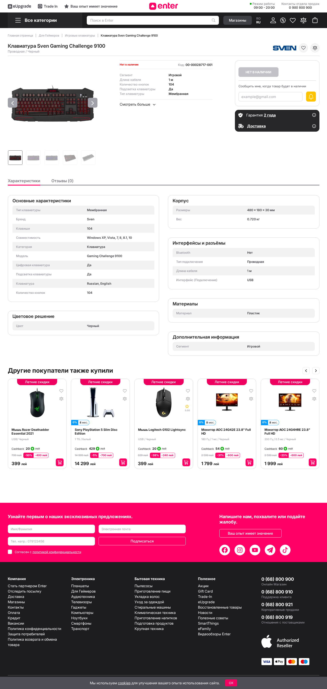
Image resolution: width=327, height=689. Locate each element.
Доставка (16, 596)
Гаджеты (78, 607)
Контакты (16, 607)
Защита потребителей (26, 634)
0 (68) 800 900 (277, 579)
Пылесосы (144, 586)
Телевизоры (81, 602)
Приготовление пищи (152, 591)
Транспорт (80, 628)
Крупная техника (149, 628)
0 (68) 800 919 (277, 617)
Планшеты (80, 586)
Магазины (16, 602)
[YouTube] (255, 550)
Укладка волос (147, 596)
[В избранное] (303, 47)
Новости (205, 612)
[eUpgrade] (19, 6)
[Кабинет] (273, 20)
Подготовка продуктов (154, 623)
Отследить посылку (24, 591)
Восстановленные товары (220, 607)
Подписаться (142, 541)
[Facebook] (224, 550)
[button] (12, 103)
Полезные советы (213, 618)
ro (258, 18)
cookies (124, 683)
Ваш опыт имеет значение (250, 533)
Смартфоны (81, 623)
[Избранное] (292, 20)
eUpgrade (206, 602)
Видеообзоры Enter (214, 634)
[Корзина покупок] (315, 20)
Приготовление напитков (156, 618)
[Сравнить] (303, 20)
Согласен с (48, 552)
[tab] (24, 182)
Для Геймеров (49, 35)
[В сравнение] (315, 47)
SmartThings (208, 623)
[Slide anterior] (306, 370)
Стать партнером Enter (27, 586)
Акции (203, 586)
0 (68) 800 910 (277, 592)
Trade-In (205, 596)
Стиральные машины (153, 607)
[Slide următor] (315, 370)
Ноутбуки (79, 618)
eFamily (204, 628)
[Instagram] (239, 550)
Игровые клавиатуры (80, 35)
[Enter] (163, 6)
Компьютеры (82, 612)
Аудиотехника (83, 596)
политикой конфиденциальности (56, 552)
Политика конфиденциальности (34, 628)
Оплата (14, 612)
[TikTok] (285, 550)
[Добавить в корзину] (60, 462)
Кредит (14, 618)
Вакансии (16, 623)
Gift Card (205, 591)
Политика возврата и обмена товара (32, 642)
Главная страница (21, 35)
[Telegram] (270, 550)
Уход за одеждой (149, 602)
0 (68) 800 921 (277, 604)
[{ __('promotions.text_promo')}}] (283, 20)
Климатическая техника (155, 612)
